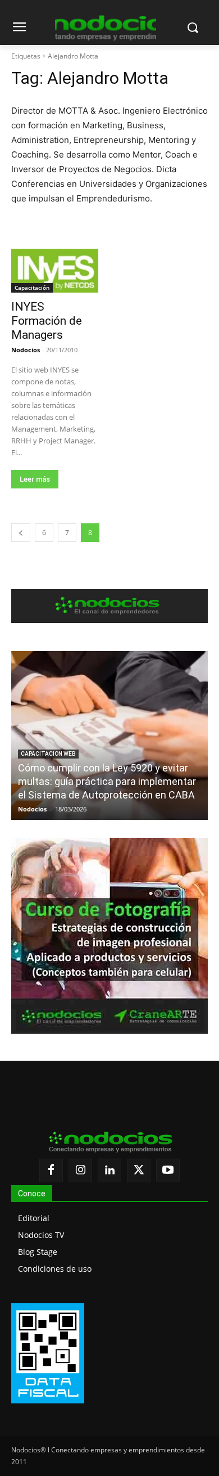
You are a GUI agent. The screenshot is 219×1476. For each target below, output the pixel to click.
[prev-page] (20, 532)
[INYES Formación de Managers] (54, 271)
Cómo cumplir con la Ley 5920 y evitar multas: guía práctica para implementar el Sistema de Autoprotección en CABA (107, 781)
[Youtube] (168, 1170)
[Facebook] (51, 1170)
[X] (138, 1170)
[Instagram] (80, 1170)
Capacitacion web (48, 754)
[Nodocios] (105, 28)
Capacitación (32, 287)
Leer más (35, 479)
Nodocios (25, 350)
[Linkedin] (109, 1170)
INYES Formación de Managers (46, 321)
